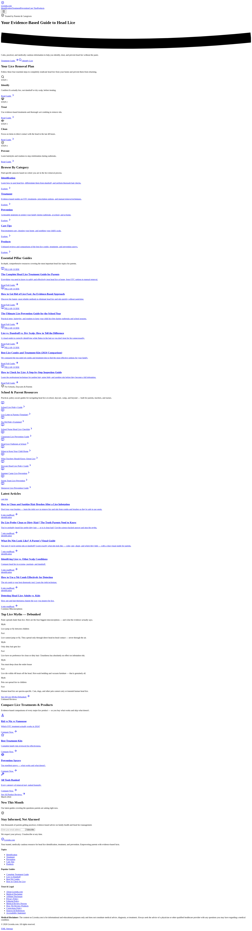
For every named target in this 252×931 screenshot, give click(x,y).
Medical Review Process (16, 903)
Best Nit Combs (13, 879)
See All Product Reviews (11, 794)
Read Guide (6, 96)
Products (40, 8)
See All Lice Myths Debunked (14, 697)
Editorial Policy (12, 901)
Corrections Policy (14, 908)
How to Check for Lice (16, 881)
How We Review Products (17, 906)
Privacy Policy (12, 899)
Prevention (24, 8)
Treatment (16, 8)
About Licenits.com (14, 892)
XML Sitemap (7, 929)
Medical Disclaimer (14, 894)
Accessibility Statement (16, 913)
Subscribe (30, 830)
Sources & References (15, 911)
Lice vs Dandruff (13, 877)
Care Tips (33, 8)
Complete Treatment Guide (17, 874)
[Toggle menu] (3, 11)
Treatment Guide (8, 61)
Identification (6, 8)
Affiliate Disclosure (14, 896)
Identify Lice (27, 61)
